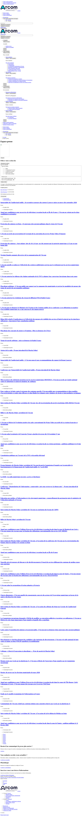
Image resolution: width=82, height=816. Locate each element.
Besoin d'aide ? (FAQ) (10, 802)
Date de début (4, 178)
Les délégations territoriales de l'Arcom (16, 66)
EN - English (8, 19)
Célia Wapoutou (4, 191)
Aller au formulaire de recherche (9, 2)
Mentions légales (6, 807)
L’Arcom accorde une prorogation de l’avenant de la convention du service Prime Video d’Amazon (33, 234)
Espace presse (6, 12)
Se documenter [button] (6, 86)
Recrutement (8, 796)
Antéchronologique (7, 199)
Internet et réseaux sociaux (8, 124)
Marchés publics (9, 794)
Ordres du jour (9, 46)
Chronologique (6, 198)
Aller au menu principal (8, 1)
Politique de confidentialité (8, 808)
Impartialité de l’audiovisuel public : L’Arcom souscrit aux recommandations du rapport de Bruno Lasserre (36, 360)
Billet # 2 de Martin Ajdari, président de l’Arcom (17, 413)
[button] (41, 164)
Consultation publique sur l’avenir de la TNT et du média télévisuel (23, 455)
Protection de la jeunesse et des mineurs (16, 99)
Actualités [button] (5, 40)
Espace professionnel (7, 15)
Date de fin (4, 179)
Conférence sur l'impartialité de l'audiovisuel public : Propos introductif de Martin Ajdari (30, 370)
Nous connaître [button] (6, 51)
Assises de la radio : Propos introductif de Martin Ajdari (19, 350)
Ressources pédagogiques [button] (11, 92)
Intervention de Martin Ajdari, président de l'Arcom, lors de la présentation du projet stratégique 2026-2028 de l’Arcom (40, 403)
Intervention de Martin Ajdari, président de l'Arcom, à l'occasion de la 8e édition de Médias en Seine (34, 713)
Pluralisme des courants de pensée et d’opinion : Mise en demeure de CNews (26, 331)
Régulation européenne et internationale (16, 67)
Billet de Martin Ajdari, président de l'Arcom (15, 519)
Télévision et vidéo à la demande (9, 123)
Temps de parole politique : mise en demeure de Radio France (21, 340)
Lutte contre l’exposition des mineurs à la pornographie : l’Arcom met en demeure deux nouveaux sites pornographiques (40, 630)
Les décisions (11, 117)
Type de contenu (5, 166)
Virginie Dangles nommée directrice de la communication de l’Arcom (23, 255)
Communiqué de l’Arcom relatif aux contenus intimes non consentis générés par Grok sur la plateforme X (35, 704)
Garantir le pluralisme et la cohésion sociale (17, 81)
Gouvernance (11, 63)
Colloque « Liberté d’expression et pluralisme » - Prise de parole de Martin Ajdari (28, 651)
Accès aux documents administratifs (13, 795)
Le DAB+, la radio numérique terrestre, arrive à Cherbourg (20, 477)
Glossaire (7, 803)
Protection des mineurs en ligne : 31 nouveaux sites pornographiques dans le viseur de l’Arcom (32, 224)
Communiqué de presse (10, 170)
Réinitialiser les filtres (5, 163)
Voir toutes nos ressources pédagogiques (14, 97)
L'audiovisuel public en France (14, 69)
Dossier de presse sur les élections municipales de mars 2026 (20, 672)
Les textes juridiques (12, 118)
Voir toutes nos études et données (12, 107)
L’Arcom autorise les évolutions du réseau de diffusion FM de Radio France (25, 298)
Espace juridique (6, 14)
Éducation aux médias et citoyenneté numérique (17, 100)
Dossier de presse (9, 172)
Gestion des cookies (7, 810)
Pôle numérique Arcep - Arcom (14, 70)
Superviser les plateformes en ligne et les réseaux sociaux (19, 82)
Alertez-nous (3, 27)
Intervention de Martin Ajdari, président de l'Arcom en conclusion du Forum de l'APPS (29, 509)
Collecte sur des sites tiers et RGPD (10, 809)
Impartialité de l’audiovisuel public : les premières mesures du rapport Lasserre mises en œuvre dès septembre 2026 (39, 202)
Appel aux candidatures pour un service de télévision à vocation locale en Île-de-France (29, 552)
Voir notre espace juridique (11, 116)
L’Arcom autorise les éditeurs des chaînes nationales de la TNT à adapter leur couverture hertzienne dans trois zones (39, 276)
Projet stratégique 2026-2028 (14, 68)
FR (11, 18)
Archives (7, 797)
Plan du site (5, 805)
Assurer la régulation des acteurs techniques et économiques (20, 80)
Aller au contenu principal (8, 3)
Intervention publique (9, 173)
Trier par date (3, 196)
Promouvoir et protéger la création (15, 78)
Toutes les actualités (10, 47)
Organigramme (11, 65)
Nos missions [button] (8, 72)
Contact (7, 800)
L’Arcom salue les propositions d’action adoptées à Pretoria (20, 585)
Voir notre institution (10, 62)
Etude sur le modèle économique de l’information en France (20, 694)
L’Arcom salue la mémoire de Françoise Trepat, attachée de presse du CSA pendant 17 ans (30, 434)
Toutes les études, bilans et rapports (15, 108)
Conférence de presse (9, 171)
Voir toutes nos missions (10, 77)
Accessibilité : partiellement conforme (13, 801)
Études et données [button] (9, 101)
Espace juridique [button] (9, 110)
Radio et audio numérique (8, 122)
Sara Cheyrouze (4, 189)
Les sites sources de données (14, 109)
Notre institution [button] (9, 57)
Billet (6, 168)
